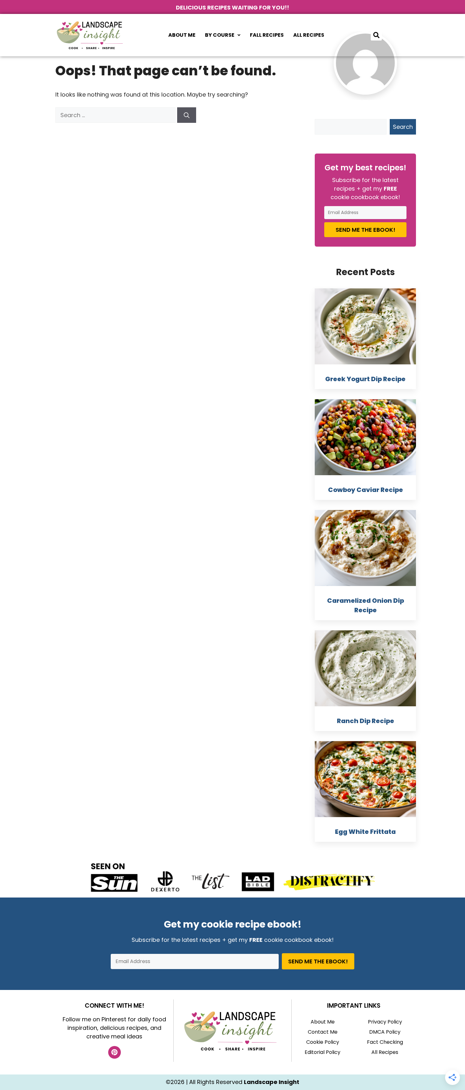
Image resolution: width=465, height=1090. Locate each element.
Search (403, 127)
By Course (219, 35)
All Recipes (308, 35)
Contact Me (323, 1032)
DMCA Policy (384, 1032)
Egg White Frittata (365, 831)
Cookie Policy (322, 1042)
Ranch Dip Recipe (365, 720)
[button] (222, 35)
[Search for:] (116, 115)
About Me (181, 35)
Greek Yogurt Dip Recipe (365, 379)
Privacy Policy (385, 1021)
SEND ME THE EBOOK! (365, 230)
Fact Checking (385, 1042)
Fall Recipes (267, 35)
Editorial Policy (322, 1052)
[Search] (186, 115)
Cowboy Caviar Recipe (365, 489)
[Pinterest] (114, 1052)
